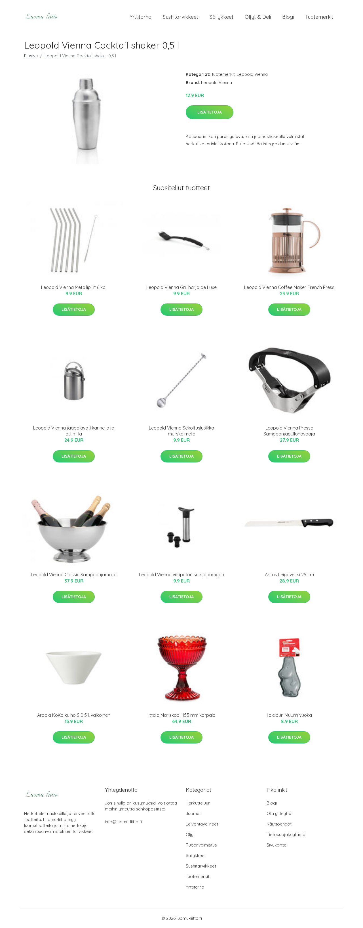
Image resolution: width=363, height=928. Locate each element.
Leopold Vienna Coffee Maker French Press (289, 287)
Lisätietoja (209, 112)
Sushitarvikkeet (180, 17)
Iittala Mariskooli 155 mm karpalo (182, 715)
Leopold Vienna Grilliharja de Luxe (181, 287)
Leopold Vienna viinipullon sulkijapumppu (181, 574)
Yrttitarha (140, 17)
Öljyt (190, 834)
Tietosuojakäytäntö (286, 834)
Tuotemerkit (319, 17)
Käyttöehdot (279, 824)
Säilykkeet (221, 17)
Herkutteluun (198, 803)
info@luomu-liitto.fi (123, 821)
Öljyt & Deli (258, 17)
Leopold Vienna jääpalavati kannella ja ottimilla (73, 431)
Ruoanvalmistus (201, 845)
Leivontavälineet (202, 824)
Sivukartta (276, 845)
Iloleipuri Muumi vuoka (289, 715)
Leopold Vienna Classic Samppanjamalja (74, 574)
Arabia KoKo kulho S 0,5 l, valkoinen (73, 715)
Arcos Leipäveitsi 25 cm (289, 574)
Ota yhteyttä (279, 813)
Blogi (288, 17)
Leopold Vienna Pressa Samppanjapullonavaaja (289, 431)
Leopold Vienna (252, 74)
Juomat (193, 813)
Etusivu (31, 55)
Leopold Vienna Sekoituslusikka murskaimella (181, 431)
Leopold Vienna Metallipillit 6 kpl (73, 287)
